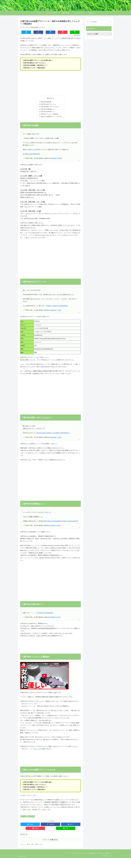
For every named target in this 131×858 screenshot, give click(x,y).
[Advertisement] (50, 83)
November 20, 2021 (56, 158)
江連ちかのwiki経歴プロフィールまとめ (51, 116)
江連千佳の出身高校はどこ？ (48, 109)
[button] (110, 22)
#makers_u (49, 306)
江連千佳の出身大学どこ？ (47, 111)
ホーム (74, 853)
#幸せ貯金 (43, 521)
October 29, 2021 (55, 617)
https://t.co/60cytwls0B (54, 521)
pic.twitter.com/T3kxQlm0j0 (45, 613)
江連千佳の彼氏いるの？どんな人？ (50, 106)
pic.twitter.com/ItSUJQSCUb (69, 521)
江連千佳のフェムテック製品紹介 (49, 114)
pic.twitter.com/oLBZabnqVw (31, 154)
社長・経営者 (31, 816)
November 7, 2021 (55, 310)
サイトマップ (100, 853)
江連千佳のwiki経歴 (45, 101)
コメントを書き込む (50, 840)
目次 (48, 98)
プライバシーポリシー (82, 853)
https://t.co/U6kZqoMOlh (60, 306)
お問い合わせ (92, 853)
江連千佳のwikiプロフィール (48, 104)
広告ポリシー (108, 853)
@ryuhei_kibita (40, 433)
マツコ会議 (24, 816)
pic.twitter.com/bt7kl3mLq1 (61, 433)
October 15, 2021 (55, 525)
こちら (38, 749)
